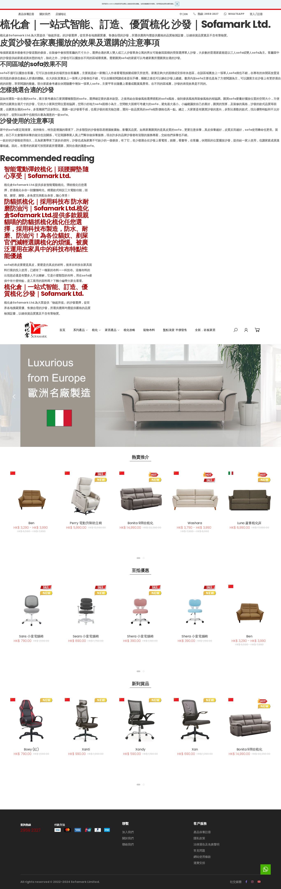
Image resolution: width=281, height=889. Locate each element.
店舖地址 (61, 14)
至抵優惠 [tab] (140, 570)
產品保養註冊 (26, 14)
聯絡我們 (128, 844)
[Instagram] (252, 881)
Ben (31, 523)
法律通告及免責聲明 (206, 844)
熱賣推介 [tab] (140, 457)
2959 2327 (30, 830)
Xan (195, 749)
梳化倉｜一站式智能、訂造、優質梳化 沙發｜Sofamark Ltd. (46, 290)
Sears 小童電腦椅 (86, 636)
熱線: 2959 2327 (208, 14)
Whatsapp (236, 14)
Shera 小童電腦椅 (140, 636)
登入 (252, 14)
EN (186, 14)
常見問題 (199, 851)
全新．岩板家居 (205, 330)
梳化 (95, 330)
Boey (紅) (31, 749)
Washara (195, 523)
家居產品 (111, 330)
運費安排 (199, 863)
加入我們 (128, 832)
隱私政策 (199, 838)
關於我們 (44, 14)
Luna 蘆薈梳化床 (249, 523)
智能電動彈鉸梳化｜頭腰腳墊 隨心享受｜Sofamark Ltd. (46, 172)
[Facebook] (246, 881)
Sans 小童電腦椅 (31, 636)
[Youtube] (259, 881)
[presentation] (14, 396)
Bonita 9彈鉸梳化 (140, 523)
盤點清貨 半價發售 (175, 330)
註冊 (260, 14)
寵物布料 (149, 330)
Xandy (140, 749)
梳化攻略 (129, 330)
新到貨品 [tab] (140, 684)
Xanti (86, 749)
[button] (235, 330)
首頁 (62, 330)
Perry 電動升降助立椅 (86, 523)
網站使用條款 (202, 857)
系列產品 (79, 330)
